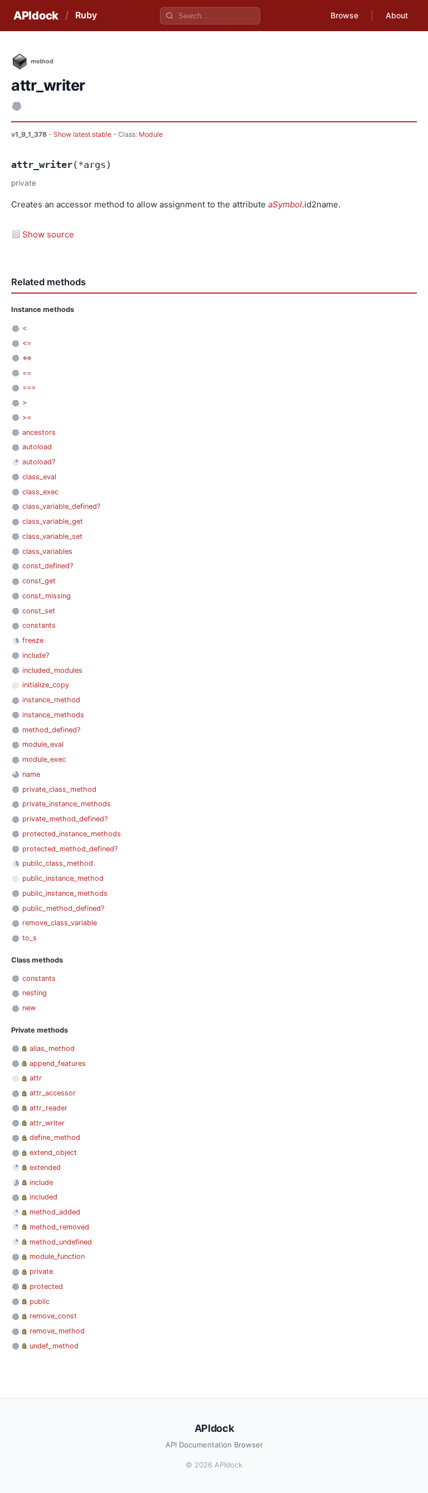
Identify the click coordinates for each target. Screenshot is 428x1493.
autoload (37, 447)
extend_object (53, 1152)
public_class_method (57, 863)
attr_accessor (53, 1093)
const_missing (46, 596)
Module (151, 134)
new (29, 1008)
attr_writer (47, 1123)
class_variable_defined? (61, 506)
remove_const (53, 1316)
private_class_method (59, 789)
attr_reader (48, 1108)
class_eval (39, 477)
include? (35, 655)
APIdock (36, 15)
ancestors (39, 432)
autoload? (38, 462)
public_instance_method (63, 878)
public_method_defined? (63, 908)
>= (26, 417)
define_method (55, 1137)
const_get (39, 581)
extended (45, 1167)
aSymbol (285, 204)
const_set (38, 611)
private (41, 1271)
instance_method (51, 700)
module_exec (44, 759)
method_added (55, 1212)
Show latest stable (83, 134)
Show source (48, 234)
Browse (344, 15)
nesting (34, 993)
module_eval (43, 744)
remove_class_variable (59, 923)
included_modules (52, 670)
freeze (32, 640)
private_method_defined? (65, 819)
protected (46, 1286)
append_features (58, 1063)
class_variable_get (52, 521)
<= (26, 343)
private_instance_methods (66, 804)
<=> (27, 358)
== (26, 373)
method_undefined (61, 1242)
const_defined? (47, 566)
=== (29, 387)
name (31, 774)
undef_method (54, 1346)
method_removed (59, 1227)
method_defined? (51, 730)
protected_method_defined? (70, 849)
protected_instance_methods (71, 834)
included (43, 1197)
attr (36, 1078)
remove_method (57, 1331)
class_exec (40, 492)
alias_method (52, 1048)
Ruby (86, 15)
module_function (57, 1256)
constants (39, 625)
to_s (29, 938)
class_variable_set (52, 536)
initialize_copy (45, 685)
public (40, 1301)
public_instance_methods (65, 893)
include (41, 1182)
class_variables (47, 551)
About (397, 15)
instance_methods (53, 715)
